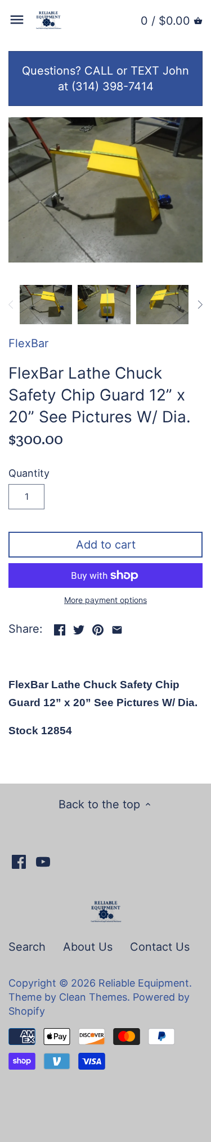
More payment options (105, 600)
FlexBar (28, 343)
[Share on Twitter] (78, 627)
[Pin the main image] (98, 627)
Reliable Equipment (143, 983)
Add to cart (106, 544)
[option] (46, 304)
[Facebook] (19, 861)
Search (27, 947)
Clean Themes (93, 997)
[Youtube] (43, 861)
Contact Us (160, 947)
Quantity (29, 473)
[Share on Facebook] (59, 627)
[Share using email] (117, 627)
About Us (88, 947)
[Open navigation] (16, 19)
